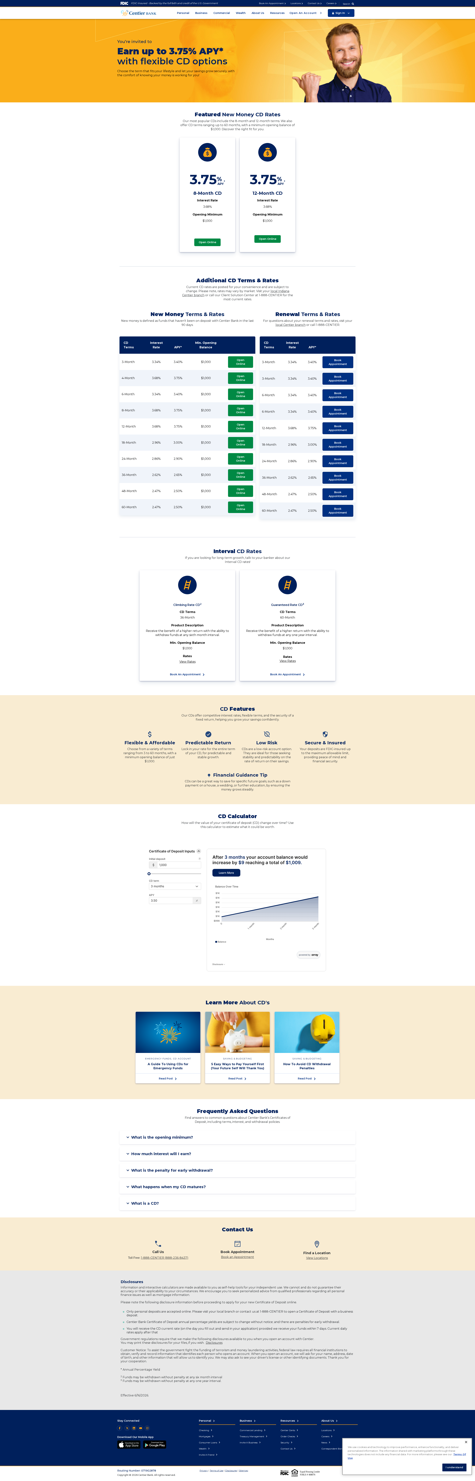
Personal (183, 13)
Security (285, 1442)
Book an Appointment (237, 1257)
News (324, 1442)
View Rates (187, 661)
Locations (296, 3)
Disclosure (217, 964)
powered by (304, 955)
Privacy (204, 1470)
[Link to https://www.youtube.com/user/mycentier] (140, 1428)
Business (201, 13)
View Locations (317, 1258)
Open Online (207, 242)
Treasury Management (252, 1436)
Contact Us (314, 3)
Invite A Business (249, 1442)
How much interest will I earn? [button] (161, 1154)
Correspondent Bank (332, 1448)
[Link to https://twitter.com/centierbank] (127, 1428)
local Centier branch (291, 325)
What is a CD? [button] (145, 1203)
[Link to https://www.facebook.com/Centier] (119, 1428)
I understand (454, 1467)
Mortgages (205, 1436)
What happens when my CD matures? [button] (168, 1187)
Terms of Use (216, 1470)
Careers (330, 3)
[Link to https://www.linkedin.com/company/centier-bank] (133, 1428)
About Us (258, 13)
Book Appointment (338, 362)
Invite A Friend (207, 1454)
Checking (204, 1430)
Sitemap (243, 1470)
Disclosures (214, 1342)
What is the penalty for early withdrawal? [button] (172, 1170)
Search (346, 3)
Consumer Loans (208, 1442)
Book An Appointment (271, 3)
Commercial (221, 13)
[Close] (466, 1442)
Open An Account (303, 13)
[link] (226, 873)
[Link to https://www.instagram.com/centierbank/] (147, 1428)
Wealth (241, 13)
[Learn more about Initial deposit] (199, 859)
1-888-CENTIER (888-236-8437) (164, 1258)
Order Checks (288, 1436)
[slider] (149, 873)
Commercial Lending (251, 1430)
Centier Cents (288, 1430)
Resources (277, 13)
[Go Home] (138, 12)
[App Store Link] (128, 1444)
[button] (341, 13)
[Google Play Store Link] (154, 1444)
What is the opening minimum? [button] (162, 1137)
